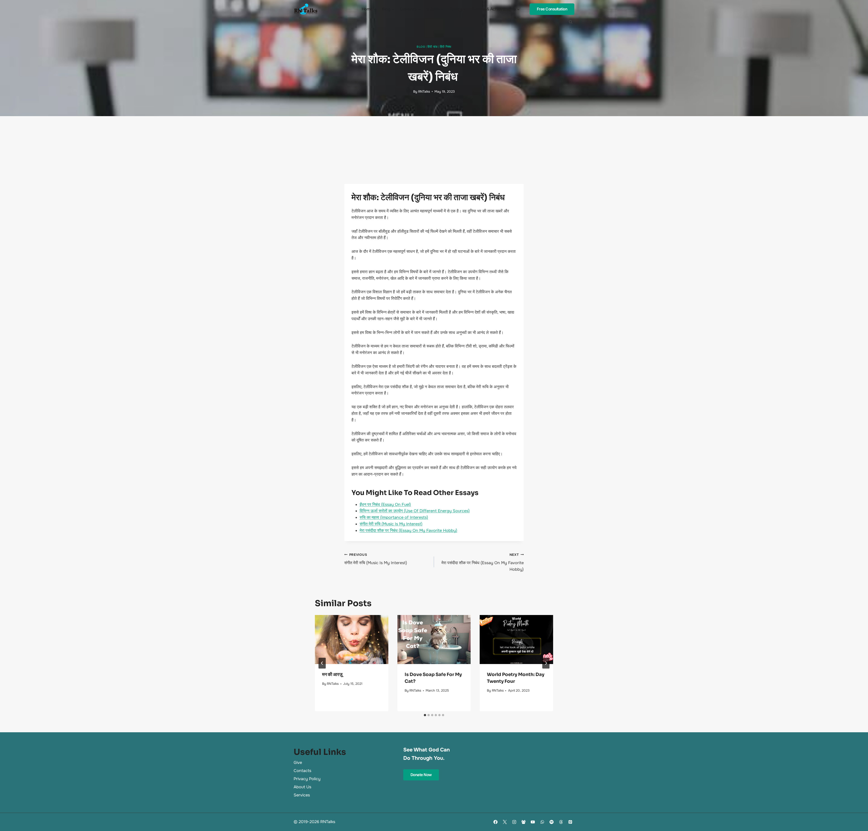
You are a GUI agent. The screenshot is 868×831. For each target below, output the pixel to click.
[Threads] (561, 822)
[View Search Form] (570, 22)
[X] (505, 822)
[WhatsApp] (542, 822)
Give (298, 762)
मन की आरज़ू (332, 674)
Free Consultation (552, 9)
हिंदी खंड (432, 47)
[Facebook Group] (523, 822)
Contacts (302, 770)
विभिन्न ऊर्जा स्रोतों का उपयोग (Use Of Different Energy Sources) (415, 510)
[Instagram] (514, 822)
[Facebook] (495, 822)
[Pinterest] (570, 822)
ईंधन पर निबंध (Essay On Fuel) (385, 504)
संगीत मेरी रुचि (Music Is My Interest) (391, 523)
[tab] (425, 715)
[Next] (546, 663)
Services (302, 795)
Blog (421, 47)
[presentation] (351, 639)
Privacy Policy (307, 778)
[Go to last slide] (322, 663)
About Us (302, 786)
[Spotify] (551, 822)
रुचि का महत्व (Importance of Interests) (394, 517)
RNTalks (424, 91)
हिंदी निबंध (445, 47)
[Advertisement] (434, 150)
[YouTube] (533, 822)
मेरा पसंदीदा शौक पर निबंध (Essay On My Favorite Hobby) (408, 530)
